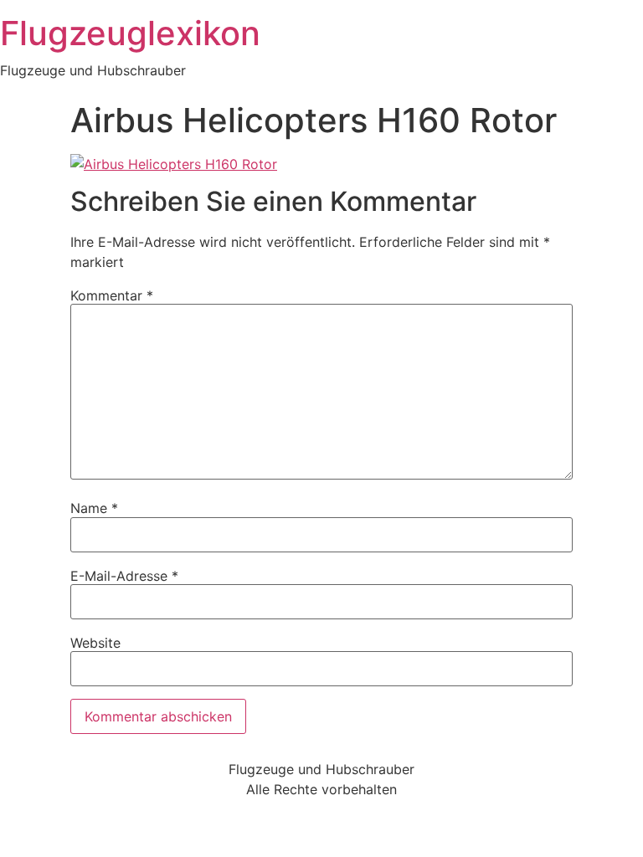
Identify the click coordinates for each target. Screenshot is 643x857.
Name (94, 508)
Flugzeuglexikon (130, 33)
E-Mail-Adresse (124, 575)
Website (95, 642)
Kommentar (111, 295)
